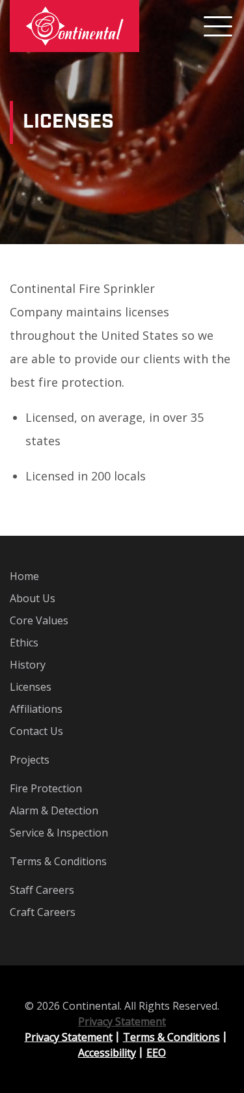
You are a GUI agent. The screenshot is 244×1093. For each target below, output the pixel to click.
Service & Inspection (59, 832)
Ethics (24, 642)
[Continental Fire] (74, 26)
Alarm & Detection (54, 810)
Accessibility (107, 1052)
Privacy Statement (122, 1021)
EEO (156, 1052)
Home (24, 576)
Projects (29, 760)
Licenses (30, 687)
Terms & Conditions (58, 861)
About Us (32, 598)
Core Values (39, 620)
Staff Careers (42, 890)
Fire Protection (46, 788)
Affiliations (36, 709)
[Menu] (218, 26)
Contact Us (36, 731)
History (28, 664)
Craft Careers (42, 912)
